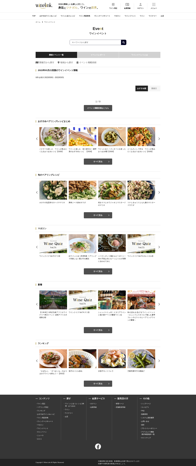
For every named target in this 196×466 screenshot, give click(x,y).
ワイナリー (153, 16)
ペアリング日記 (42, 407)
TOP (34, 16)
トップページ (146, 404)
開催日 (154, 88)
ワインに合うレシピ (68, 16)
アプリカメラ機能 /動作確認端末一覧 (148, 433)
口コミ (39, 439)
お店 (162, 16)
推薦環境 (144, 414)
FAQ (142, 411)
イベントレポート (98, 55)
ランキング (41, 411)
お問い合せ (145, 421)
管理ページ (120, 404)
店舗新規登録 (120, 407)
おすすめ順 (141, 88)
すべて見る (98, 162)
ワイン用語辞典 (84, 16)
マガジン (117, 16)
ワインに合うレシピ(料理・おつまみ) (74, 405)
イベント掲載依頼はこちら (98, 108)
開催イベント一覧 (56, 55)
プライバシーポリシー (149, 428)
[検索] (123, 42)
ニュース (40, 435)
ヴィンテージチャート (102, 16)
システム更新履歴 (147, 418)
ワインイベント (130, 16)
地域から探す (66, 62)
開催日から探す (46, 62)
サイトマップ (146, 438)
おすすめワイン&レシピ (48, 16)
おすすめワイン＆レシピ (46, 414)
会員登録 (93, 407)
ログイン (93, 404)
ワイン (142, 16)
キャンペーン (42, 432)
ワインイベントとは (139, 55)
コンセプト (145, 407)
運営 (142, 425)
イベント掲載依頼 (87, 62)
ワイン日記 (41, 404)
